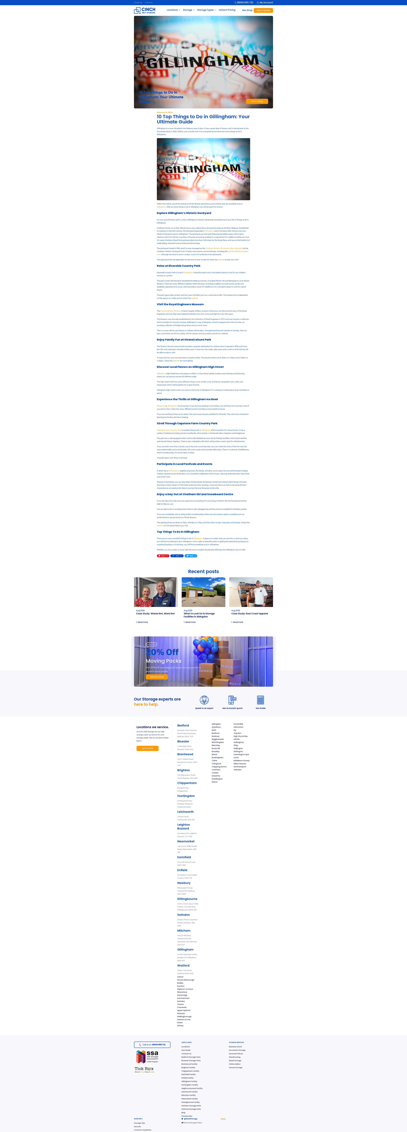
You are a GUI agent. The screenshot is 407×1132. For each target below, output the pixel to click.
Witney (180, 1025)
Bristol (214, 754)
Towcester (182, 1007)
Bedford (183, 725)
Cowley (215, 772)
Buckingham (217, 757)
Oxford (180, 977)
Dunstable (238, 724)
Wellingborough (184, 1016)
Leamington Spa (241, 754)
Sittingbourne (187, 899)
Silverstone (182, 992)
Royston (180, 986)
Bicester (183, 741)
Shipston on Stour (185, 989)
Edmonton (238, 727)
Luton (236, 757)
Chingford (216, 763)
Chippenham (187, 783)
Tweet (193, 556)
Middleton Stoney (242, 760)
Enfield (182, 870)
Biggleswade (218, 739)
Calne (214, 760)
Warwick (181, 1013)
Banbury (216, 736)
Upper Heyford (183, 1010)
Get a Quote (263, 10)
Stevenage (182, 995)
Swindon (183, 915)
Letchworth (185, 812)
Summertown (183, 998)
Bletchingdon (218, 742)
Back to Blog (257, 101)
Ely (235, 730)
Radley (180, 983)
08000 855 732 (245, 2)
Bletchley (216, 745)
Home (179, 33)
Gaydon (237, 733)
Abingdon (216, 724)
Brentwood (185, 754)
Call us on (153, 1044)
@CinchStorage (190, 1119)
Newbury (183, 883)
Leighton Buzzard (183, 826)
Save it (164, 555)
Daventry (216, 776)
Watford (183, 965)
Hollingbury (239, 742)
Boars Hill (216, 748)
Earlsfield (184, 857)
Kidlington (238, 748)
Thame (180, 1004)
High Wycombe (241, 736)
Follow (223, 1119)
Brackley (216, 751)
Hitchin (237, 739)
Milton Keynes (240, 763)
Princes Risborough (185, 980)
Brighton (183, 770)
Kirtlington (238, 751)
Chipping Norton (219, 766)
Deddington (217, 779)
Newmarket (185, 841)
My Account (266, 2)
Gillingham (185, 949)
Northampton (240, 766)
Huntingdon (186, 796)
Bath (214, 730)
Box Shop (247, 10)
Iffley (236, 745)
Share (179, 555)
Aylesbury (216, 727)
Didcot (215, 782)
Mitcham (183, 931)
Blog (185, 33)
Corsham (216, 769)
